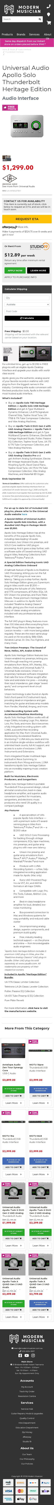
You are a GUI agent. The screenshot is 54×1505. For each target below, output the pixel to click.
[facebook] (20, 1355)
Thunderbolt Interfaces (14, 52)
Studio (12, 49)
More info (22, 227)
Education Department (27, 1427)
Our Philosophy (27, 1459)
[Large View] (6, 158)
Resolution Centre (27, 1396)
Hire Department (27, 1423)
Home (4, 49)
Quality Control (27, 1418)
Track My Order (27, 1391)
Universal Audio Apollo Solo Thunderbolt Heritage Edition (28, 54)
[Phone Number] (48, 7)
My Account (27, 1387)
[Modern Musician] (22, 9)
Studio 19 (27, 1441)
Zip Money (27, 1432)
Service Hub (27, 1409)
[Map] (48, 15)
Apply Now (15, 270)
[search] (40, 19)
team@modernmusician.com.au (28, 1348)
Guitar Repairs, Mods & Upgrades (27, 1413)
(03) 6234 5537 (28, 1351)
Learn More (38, 270)
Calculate (28, 318)
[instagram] (33, 1355)
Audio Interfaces (24, 49)
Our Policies (27, 1463)
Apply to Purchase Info (20, 277)
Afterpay (27, 1437)
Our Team (27, 1454)
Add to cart (12, 1096)
